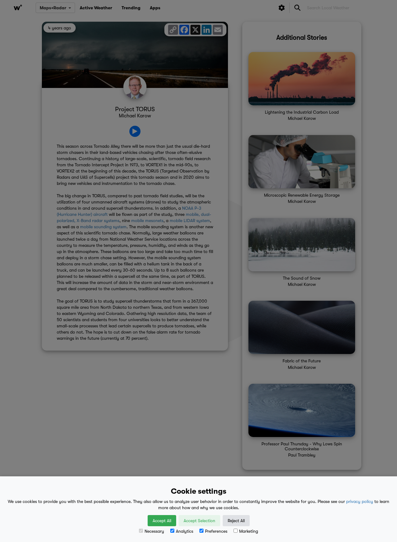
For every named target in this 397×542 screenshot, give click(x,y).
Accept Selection (199, 520)
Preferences (216, 531)
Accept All (162, 520)
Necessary (154, 531)
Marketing (248, 531)
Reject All (236, 520)
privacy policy (359, 501)
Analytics (184, 531)
